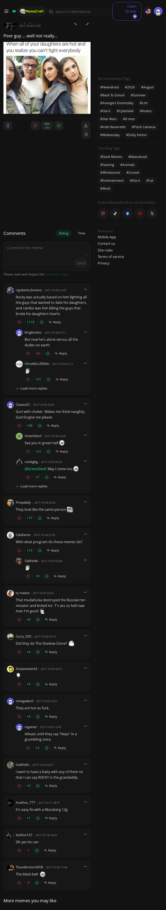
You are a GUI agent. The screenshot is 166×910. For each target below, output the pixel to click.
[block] (86, 134)
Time (81, 233)
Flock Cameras (145, 127)
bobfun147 (24, 835)
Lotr (145, 103)
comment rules (56, 274)
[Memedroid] (13, 11)
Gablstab (31, 560)
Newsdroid (110, 87)
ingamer (31, 727)
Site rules (105, 250)
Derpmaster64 (26, 669)
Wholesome (111, 172)
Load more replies (33, 388)
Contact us (106, 243)
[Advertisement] (130, 43)
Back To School (113, 95)
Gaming (108, 164)
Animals (129, 164)
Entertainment (113, 180)
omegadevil (24, 701)
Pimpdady (23, 502)
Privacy (103, 263)
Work (106, 188)
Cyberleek (126, 111)
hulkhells (22, 764)
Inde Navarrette (114, 127)
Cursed (134, 172)
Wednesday (111, 135)
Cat (150, 180)
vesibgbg (31, 462)
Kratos (147, 111)
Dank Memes (112, 156)
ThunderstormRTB (29, 867)
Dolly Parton (137, 135)
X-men (130, 119)
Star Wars (109, 119)
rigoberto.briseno (29, 290)
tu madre (22, 593)
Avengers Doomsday (117, 103)
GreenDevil (33, 436)
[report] (85, 125)
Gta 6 (106, 111)
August (148, 87)
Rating (63, 233)
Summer (139, 95)
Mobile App (107, 237)
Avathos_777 (25, 802)
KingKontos (33, 332)
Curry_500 (23, 636)
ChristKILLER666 (37, 363)
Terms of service (111, 256)
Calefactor (23, 535)
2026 (131, 87)
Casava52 (23, 404)
